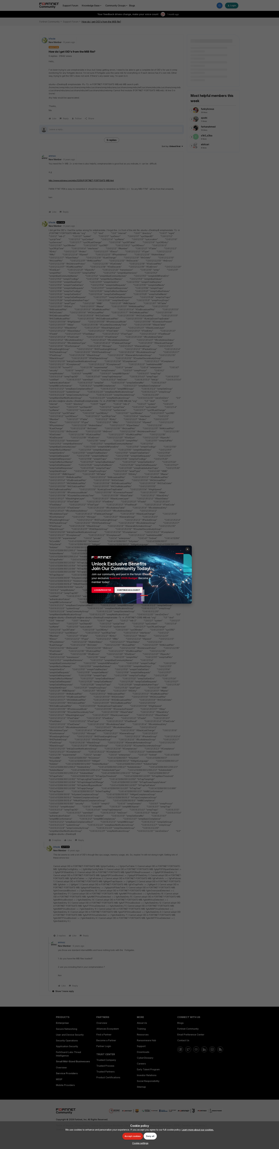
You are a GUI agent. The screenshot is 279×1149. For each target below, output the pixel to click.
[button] (139, 1143)
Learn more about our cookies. (198, 1129)
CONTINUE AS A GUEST (128, 590)
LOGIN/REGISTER (102, 590)
